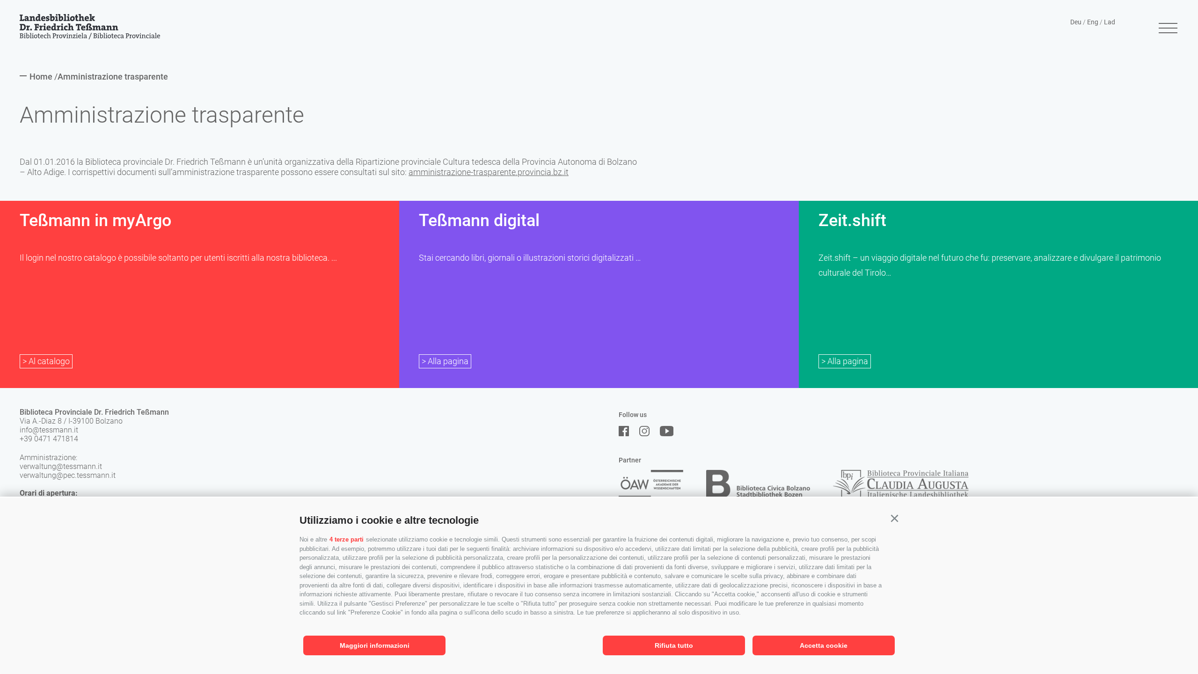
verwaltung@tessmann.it (61, 466)
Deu (1075, 22)
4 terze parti (346, 539)
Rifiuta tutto (674, 645)
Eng (1092, 22)
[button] (894, 518)
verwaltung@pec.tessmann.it (68, 475)
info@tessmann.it (49, 429)
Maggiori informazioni (374, 645)
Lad (1109, 22)
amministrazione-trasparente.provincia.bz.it (489, 172)
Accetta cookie (823, 645)
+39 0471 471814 (49, 438)
